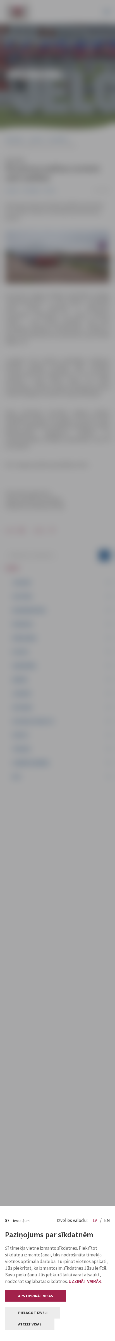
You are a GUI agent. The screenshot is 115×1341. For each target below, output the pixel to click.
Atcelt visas (30, 1324)
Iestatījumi (21, 1220)
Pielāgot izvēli (32, 1312)
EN (107, 1220)
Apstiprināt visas (35, 1295)
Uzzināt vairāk (85, 1281)
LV (95, 1220)
